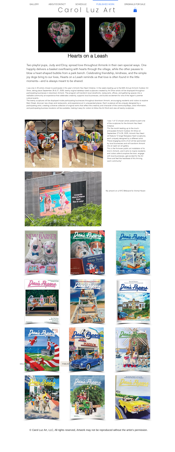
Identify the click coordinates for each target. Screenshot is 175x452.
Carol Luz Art (87, 9)
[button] (135, 10)
